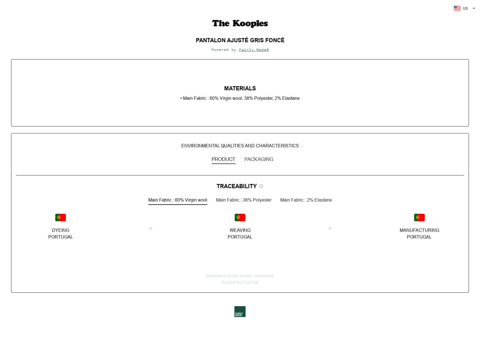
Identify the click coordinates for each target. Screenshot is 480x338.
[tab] (223, 158)
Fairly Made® (254, 49)
